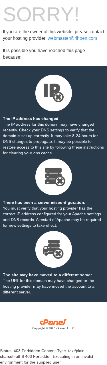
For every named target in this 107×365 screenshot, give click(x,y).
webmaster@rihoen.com (72, 38)
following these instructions (79, 147)
